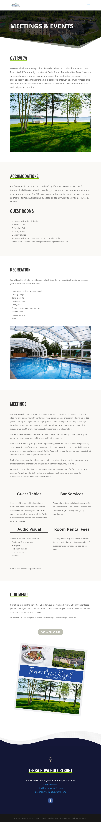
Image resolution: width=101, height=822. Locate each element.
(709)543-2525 (50, 784)
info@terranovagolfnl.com (50, 788)
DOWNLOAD (50, 632)
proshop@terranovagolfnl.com (50, 791)
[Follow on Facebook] (50, 800)
